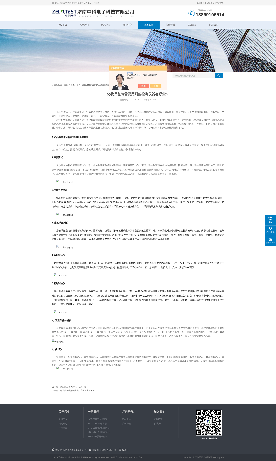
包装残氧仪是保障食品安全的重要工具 (77, 390)
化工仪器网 (198, 457)
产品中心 (105, 24)
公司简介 (63, 419)
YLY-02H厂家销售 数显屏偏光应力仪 (99, 423)
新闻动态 (63, 423)
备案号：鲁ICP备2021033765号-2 (126, 457)
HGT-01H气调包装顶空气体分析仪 (99, 419)
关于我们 (84, 24)
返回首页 (201, 3)
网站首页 (62, 24)
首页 (66, 85)
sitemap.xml (218, 457)
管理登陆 (208, 457)
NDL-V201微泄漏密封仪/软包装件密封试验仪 (99, 432)
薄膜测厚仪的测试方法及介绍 (73, 387)
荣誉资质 (170, 24)
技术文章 (148, 24)
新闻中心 (127, 24)
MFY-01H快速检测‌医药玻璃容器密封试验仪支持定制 (99, 428)
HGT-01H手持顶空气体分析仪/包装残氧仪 (99, 436)
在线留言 (210, 3)
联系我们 (220, 3)
